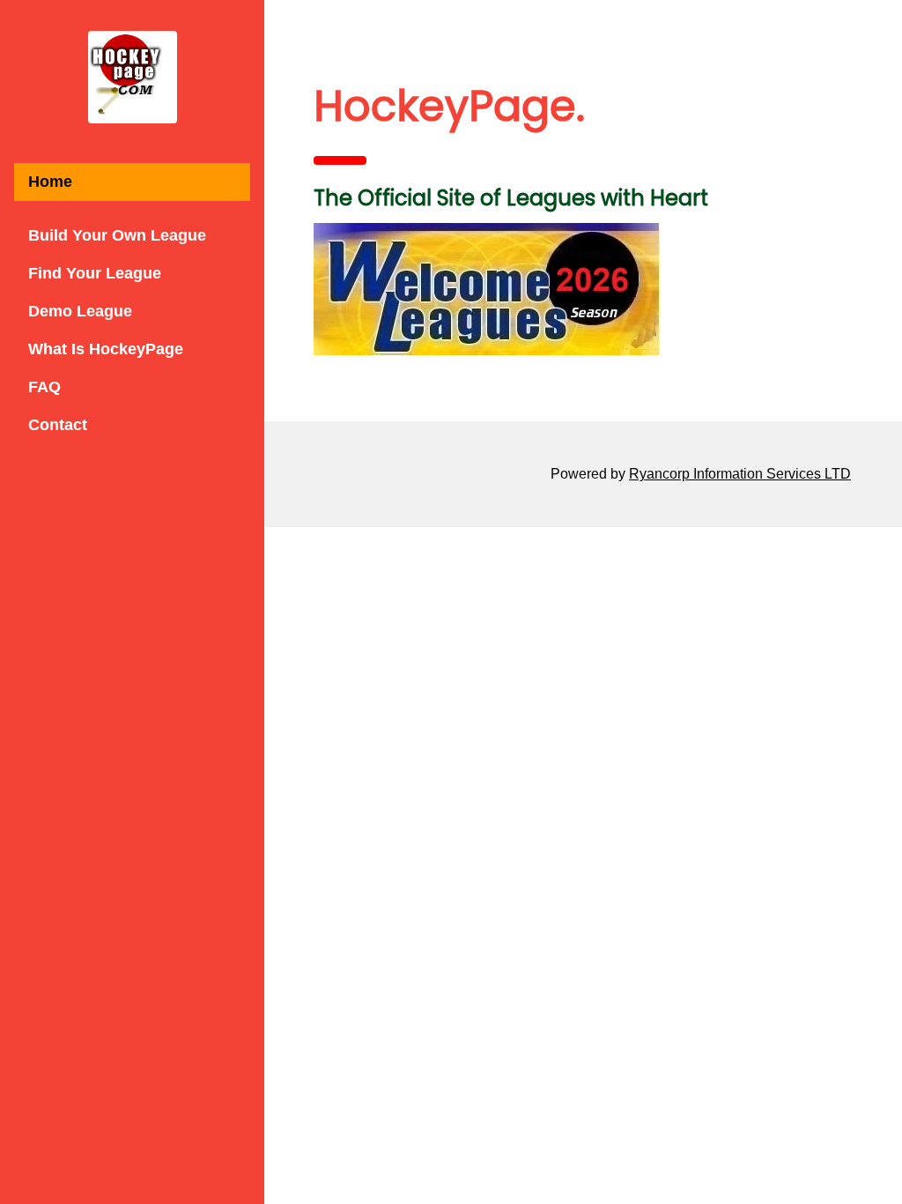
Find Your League (94, 273)
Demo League (80, 311)
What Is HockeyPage (105, 349)
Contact (57, 425)
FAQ (44, 387)
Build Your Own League (117, 235)
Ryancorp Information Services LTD (740, 473)
